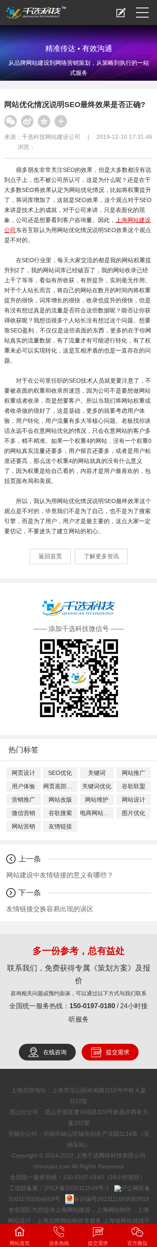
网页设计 (23, 772)
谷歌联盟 (133, 786)
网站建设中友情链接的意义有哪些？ (59, 875)
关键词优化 (96, 786)
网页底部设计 (60, 786)
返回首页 (50, 556)
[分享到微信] (10, 121)
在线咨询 (55, 1052)
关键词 (97, 772)
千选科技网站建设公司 (51, 136)
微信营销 (23, 813)
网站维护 (96, 799)
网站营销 (23, 826)
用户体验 (23, 786)
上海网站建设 (72, 1209)
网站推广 (133, 772)
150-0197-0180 (92, 1005)
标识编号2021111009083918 (111, 1199)
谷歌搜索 (60, 813)
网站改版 (60, 799)
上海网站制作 (113, 1209)
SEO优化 (60, 772)
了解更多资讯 (101, 556)
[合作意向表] (121, 12)
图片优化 (133, 813)
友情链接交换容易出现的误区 (49, 908)
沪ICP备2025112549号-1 (76, 1188)
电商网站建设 (97, 813)
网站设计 (133, 799)
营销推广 (23, 799)
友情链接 (60, 826)
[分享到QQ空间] (44, 121)
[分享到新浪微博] (27, 121)
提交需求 (117, 1052)
